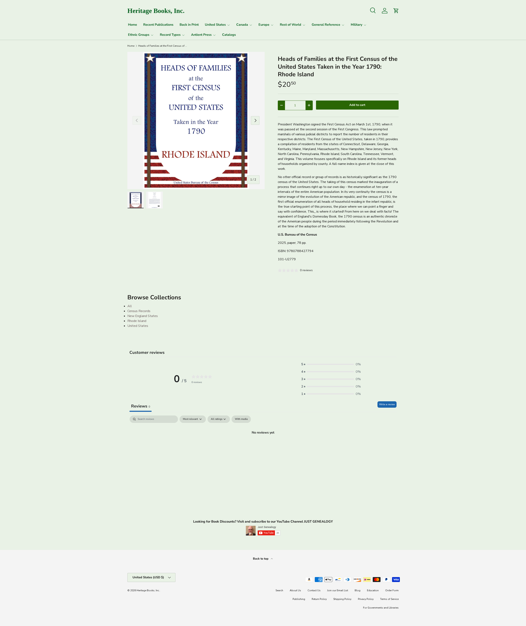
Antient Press (201, 34)
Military (356, 24)
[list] (196, 120)
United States (215, 24)
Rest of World (290, 24)
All (129, 306)
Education (373, 590)
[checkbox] (241, 419)
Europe (263, 24)
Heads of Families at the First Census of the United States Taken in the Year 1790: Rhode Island (163, 46)
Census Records (138, 311)
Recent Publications (158, 24)
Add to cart (357, 105)
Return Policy (319, 599)
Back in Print (189, 24)
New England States (142, 316)
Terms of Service (389, 599)
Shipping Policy (342, 599)
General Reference (326, 24)
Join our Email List (337, 590)
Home (132, 24)
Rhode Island (136, 321)
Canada (242, 24)
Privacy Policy (366, 599)
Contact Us (314, 590)
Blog (357, 590)
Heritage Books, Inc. (148, 590)
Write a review (387, 404)
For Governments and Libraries (381, 607)
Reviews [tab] (140, 406)
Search (279, 590)
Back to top (261, 559)
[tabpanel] (263, 446)
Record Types (170, 34)
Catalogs (229, 34)
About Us (295, 590)
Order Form (392, 590)
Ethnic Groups (138, 34)
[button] (331, 364)
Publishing (299, 599)
